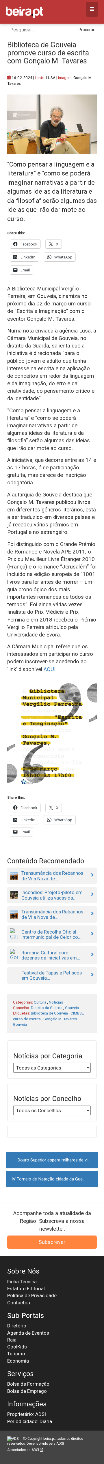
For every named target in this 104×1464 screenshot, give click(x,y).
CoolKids (17, 1347)
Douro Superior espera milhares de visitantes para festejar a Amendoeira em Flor (57, 1160)
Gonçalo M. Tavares (60, 1019)
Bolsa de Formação (28, 1384)
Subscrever (52, 1242)
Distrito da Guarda (46, 1007)
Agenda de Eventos (28, 1333)
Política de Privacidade (32, 1295)
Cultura (40, 1002)
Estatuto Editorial (26, 1288)
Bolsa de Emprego (27, 1391)
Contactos (18, 1303)
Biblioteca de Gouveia (49, 1013)
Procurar (86, 29)
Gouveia (72, 1007)
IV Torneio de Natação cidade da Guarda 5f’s (54, 1179)
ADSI (60, 1444)
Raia (11, 1340)
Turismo (16, 1354)
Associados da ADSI (23, 1450)
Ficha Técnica (22, 1281)
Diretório (16, 1326)
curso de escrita (27, 1019)
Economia (18, 1361)
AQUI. (50, 669)
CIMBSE (77, 1013)
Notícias (56, 1002)
